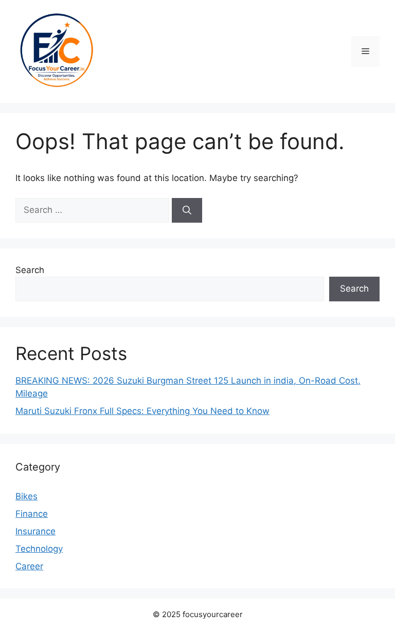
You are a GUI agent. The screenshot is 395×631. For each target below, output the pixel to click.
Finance (31, 514)
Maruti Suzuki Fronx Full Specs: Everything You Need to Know (142, 411)
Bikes (26, 496)
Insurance (35, 531)
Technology (39, 549)
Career (29, 566)
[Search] (187, 210)
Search (29, 270)
